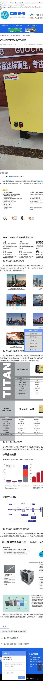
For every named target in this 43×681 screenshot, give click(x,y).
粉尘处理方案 (32, 25)
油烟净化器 (26, 35)
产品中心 (18, 35)
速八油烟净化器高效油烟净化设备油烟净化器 (14, 631)
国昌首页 (5, 25)
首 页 (12, 35)
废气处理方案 (17, 25)
